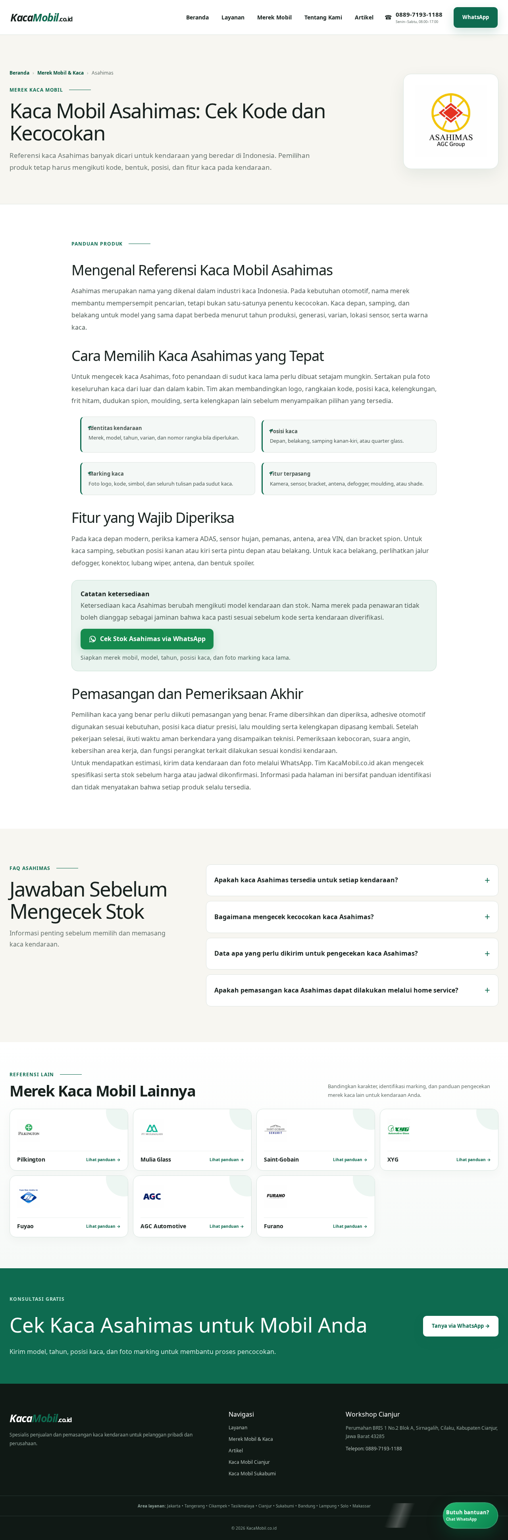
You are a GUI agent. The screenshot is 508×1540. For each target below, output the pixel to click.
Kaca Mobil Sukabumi (252, 1473)
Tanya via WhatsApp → (461, 1325)
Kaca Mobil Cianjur (249, 1462)
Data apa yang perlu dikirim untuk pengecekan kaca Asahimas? (352, 953)
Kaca (41, 17)
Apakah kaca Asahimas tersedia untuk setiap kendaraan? (352, 880)
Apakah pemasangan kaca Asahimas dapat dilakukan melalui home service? (352, 990)
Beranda (19, 72)
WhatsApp (475, 17)
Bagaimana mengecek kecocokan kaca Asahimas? (352, 916)
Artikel (236, 1450)
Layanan (238, 1427)
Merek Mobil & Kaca (60, 72)
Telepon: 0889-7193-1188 (374, 1448)
